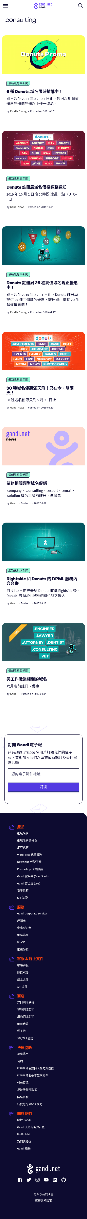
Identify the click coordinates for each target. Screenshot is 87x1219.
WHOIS (21, 942)
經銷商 (21, 921)
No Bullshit (24, 1134)
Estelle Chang (18, 111)
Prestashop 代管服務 (30, 869)
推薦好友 (23, 949)
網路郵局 (23, 935)
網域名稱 (23, 833)
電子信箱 (23, 890)
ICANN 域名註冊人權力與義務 (35, 1068)
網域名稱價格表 (27, 840)
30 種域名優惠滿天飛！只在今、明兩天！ (40, 391)
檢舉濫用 (23, 1054)
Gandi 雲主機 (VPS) (28, 883)
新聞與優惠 (24, 1141)
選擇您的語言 (43, 1200)
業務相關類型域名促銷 (26, 484)
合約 (20, 1061)
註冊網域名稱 (25, 1002)
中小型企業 (24, 928)
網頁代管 (23, 847)
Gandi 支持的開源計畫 (31, 1127)
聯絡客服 (23, 965)
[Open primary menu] (5, 5)
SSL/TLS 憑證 (25, 1038)
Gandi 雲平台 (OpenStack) (33, 876)
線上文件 (23, 979)
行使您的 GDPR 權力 (29, 1104)
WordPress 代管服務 (29, 855)
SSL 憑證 (22, 898)
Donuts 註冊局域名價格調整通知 (36, 188)
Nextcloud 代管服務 (29, 862)
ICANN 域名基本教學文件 (32, 1075)
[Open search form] (80, 6)
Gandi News (17, 207)
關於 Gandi (24, 1120)
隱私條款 (23, 1097)
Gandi (13, 503)
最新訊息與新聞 (18, 83)
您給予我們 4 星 (43, 1194)
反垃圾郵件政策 (27, 1090)
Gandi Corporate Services (32, 913)
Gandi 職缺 (24, 1148)
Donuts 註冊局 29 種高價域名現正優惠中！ (42, 285)
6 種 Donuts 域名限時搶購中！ (34, 92)
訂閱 (43, 787)
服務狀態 (23, 972)
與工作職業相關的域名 (26, 680)
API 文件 (22, 986)
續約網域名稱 (25, 1016)
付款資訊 (23, 1082)
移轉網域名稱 (25, 1009)
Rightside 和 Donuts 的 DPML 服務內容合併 (41, 581)
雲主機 (21, 1031)
